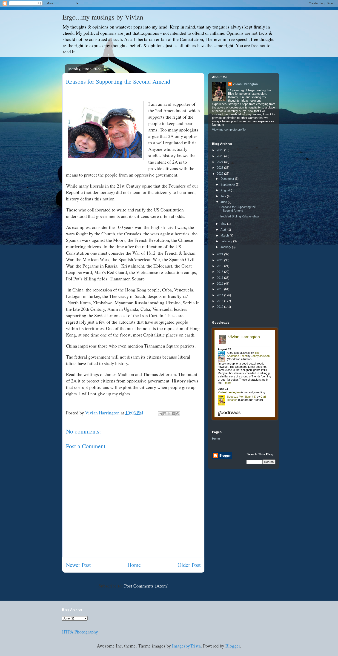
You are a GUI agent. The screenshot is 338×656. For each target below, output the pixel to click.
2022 (220, 173)
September (228, 184)
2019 (220, 266)
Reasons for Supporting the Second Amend (237, 208)
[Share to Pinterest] (177, 413)
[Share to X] (169, 413)
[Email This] (160, 413)
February (227, 241)
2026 (220, 150)
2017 (220, 278)
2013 (220, 301)
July (224, 196)
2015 (220, 289)
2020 (220, 260)
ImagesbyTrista (186, 646)
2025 (220, 156)
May (224, 223)
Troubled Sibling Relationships (239, 216)
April (224, 229)
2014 (220, 295)
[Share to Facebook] (173, 413)
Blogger (232, 646)
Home (134, 564)
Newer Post (78, 564)
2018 (220, 272)
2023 (220, 167)
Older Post (189, 564)
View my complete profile (229, 129)
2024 (220, 162)
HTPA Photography (80, 632)
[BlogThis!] (164, 413)
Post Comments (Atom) (146, 586)
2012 (220, 306)
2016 (220, 283)
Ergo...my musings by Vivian (102, 16)
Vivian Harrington (245, 84)
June (224, 202)
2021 (220, 254)
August (226, 190)
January (226, 247)
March (225, 235)
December (228, 178)
